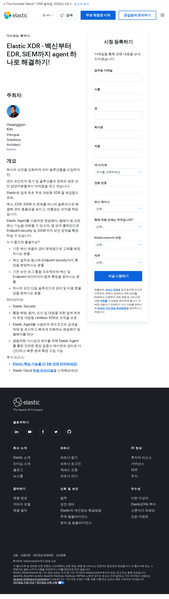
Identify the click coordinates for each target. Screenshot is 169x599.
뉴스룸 (18, 476)
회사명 (98, 127)
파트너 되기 (69, 476)
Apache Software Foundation (31, 579)
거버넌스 (137, 464)
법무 (63, 498)
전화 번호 (100, 183)
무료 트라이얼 (43, 370)
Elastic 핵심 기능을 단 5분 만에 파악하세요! (45, 364)
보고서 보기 (81, 4)
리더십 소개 (22, 464)
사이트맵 (61, 554)
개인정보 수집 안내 (23, 582)
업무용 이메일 (103, 70)
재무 (134, 470)
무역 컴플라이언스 (74, 516)
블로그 (18, 470)
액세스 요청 (69, 470)
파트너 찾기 (69, 457)
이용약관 (26, 554)
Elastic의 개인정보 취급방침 (80, 510)
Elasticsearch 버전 (107, 237)
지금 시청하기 (118, 276)
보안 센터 (67, 504)
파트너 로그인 (70, 464)
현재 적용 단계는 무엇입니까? (113, 219)
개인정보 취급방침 (43, 554)
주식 (134, 476)
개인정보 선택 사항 (47, 582)
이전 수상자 (139, 498)
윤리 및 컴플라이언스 (76, 523)
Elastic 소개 (21, 457)
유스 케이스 (102, 202)
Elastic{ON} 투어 (143, 504)
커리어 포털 (22, 504)
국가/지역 (100, 165)
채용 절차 (20, 510)
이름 (97, 89)
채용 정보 (20, 498)
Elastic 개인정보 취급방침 (111, 308)
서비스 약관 (111, 289)
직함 (97, 146)
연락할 (103, 300)
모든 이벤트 (139, 516)
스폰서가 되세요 (143, 510)
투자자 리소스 (141, 457)
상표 (15, 554)
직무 (97, 255)
